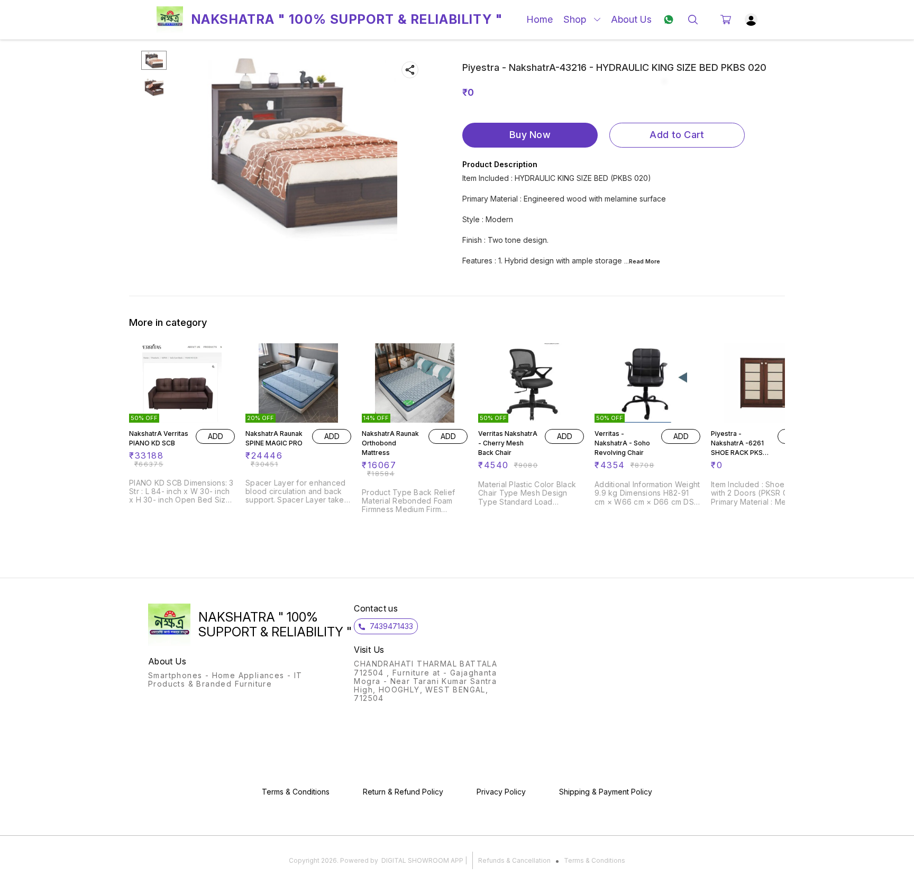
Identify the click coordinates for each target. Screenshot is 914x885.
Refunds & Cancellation (514, 860)
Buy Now (530, 134)
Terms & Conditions (594, 860)
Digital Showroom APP (422, 860)
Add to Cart (677, 134)
